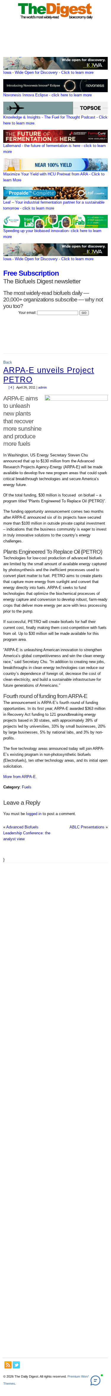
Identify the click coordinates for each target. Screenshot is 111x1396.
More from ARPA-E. (20, 776)
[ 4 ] (11, 387)
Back (7, 362)
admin (42, 387)
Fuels (26, 787)
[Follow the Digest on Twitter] (16, 1364)
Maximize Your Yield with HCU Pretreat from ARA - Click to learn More (53, 177)
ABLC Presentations (87, 827)
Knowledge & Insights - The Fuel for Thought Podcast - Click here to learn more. (55, 120)
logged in (33, 814)
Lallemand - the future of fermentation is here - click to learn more (54, 148)
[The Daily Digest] (55, 20)
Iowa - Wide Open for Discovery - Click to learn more (48, 72)
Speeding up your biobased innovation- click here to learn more (52, 234)
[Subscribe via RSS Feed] (8, 1364)
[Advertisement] (55, 1110)
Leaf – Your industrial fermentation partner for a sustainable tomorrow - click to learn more (53, 205)
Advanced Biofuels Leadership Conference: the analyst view (26, 833)
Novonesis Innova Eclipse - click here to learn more (47, 95)
